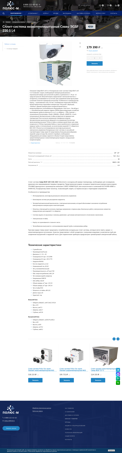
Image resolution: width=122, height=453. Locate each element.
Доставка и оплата (72, 415)
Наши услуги (70, 436)
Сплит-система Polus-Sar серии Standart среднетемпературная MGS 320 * (73, 369)
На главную (69, 408)
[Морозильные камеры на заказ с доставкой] (4, 22)
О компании (69, 412)
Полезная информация (73, 432)
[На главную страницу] (11, 5)
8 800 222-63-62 (30, 4)
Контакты (68, 439)
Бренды (67, 422)
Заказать (95, 63)
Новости (68, 429)
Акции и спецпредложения (75, 425)
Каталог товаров (71, 418)
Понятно (111, 450)
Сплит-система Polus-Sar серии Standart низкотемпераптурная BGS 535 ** (41, 369)
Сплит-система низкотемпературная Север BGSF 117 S (104, 369)
